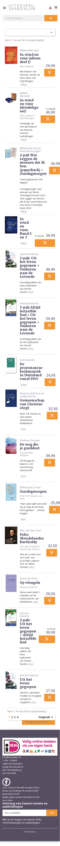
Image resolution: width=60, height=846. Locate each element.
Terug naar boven (38, 722)
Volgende (46, 717)
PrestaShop (30, 831)
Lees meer (7, 800)
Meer (24, 84)
